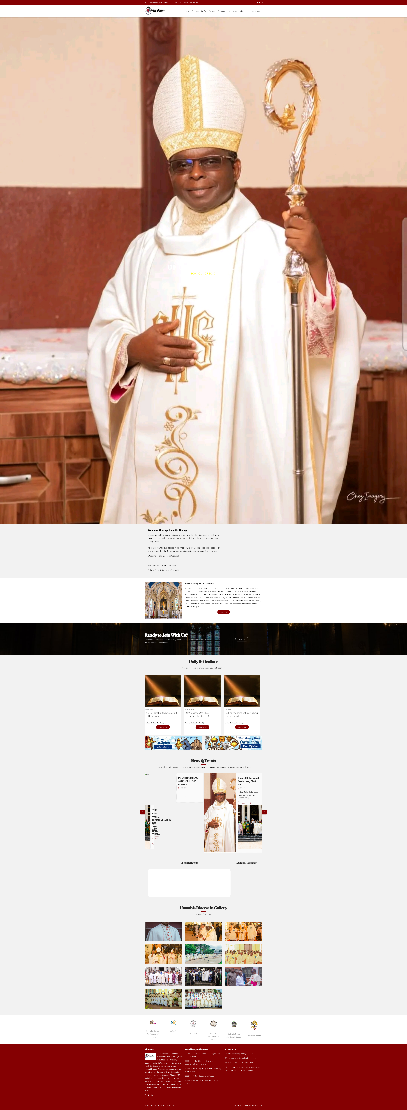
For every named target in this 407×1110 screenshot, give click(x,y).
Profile (203, 11)
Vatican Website (234, 800)
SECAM (153, 795)
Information (244, 11)
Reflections (256, 11)
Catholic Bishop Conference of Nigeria (254, 798)
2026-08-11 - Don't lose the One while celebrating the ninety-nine (199, 826)
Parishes (212, 11)
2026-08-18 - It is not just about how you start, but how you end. (203, 819)
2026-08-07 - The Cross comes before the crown (201, 846)
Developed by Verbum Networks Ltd (248, 870)
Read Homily (163, 491)
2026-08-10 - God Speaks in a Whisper (200, 840)
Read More (224, 376)
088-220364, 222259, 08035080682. (186, 3)
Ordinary (195, 11)
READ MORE (203, 167)
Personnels (222, 11)
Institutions (233, 11)
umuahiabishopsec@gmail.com (158, 3)
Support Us (242, 403)
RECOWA (173, 797)
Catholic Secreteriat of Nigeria (193, 800)
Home (187, 11)
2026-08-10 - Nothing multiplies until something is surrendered (203, 834)
